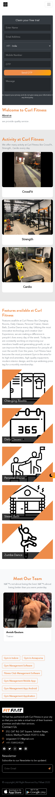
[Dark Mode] (51, 475)
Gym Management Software (18, 665)
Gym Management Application (19, 696)
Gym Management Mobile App (20, 680)
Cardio (27, 286)
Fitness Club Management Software (22, 673)
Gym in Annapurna (33, 658)
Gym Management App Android (20, 688)
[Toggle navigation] (49, 4)
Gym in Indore (11, 658)
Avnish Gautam (14, 632)
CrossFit (27, 191)
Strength (27, 239)
